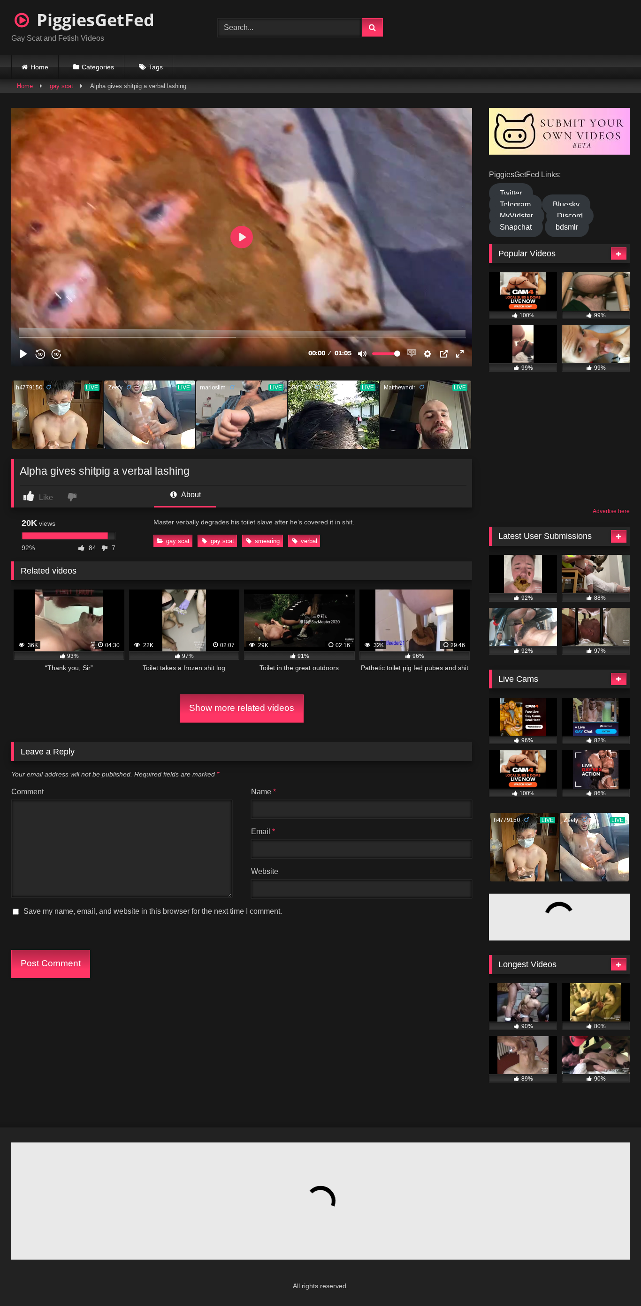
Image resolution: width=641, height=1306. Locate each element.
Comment (27, 792)
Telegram (515, 205)
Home (39, 67)
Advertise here (611, 511)
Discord (570, 216)
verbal (309, 541)
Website (264, 871)
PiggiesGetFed (93, 19)
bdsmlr (567, 227)
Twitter (511, 193)
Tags (156, 67)
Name (263, 792)
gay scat (61, 86)
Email (263, 832)
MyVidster (516, 216)
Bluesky (566, 205)
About (190, 495)
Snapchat (516, 227)
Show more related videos (241, 708)
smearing (267, 541)
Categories (98, 67)
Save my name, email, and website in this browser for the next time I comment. (152, 911)
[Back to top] (611, 1278)
